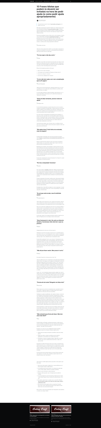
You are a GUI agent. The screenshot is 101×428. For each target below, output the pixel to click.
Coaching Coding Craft (54, 1)
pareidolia (46, 169)
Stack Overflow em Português (55, 24)
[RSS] (70, 1)
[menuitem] (39, 1)
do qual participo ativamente (54, 36)
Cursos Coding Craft (46, 1)
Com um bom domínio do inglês (53, 29)
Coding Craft (32, 1)
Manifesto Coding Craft (39, 1)
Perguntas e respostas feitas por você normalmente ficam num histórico (50, 137)
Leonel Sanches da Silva (42, 20)
